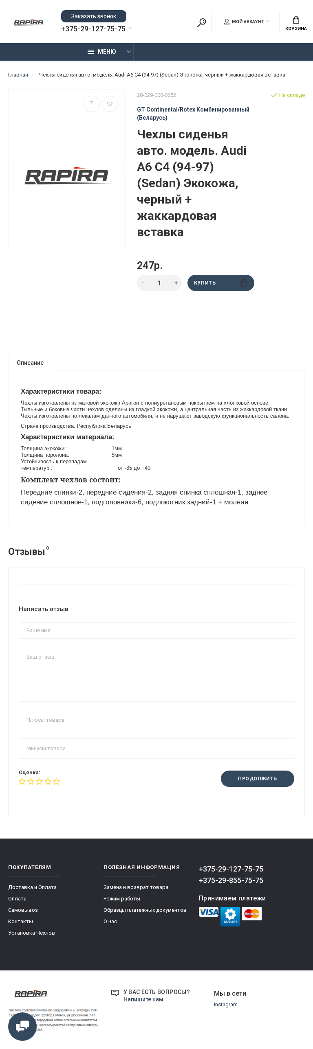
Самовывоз (23, 910)
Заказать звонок (93, 16)
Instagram (226, 1004)
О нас (110, 921)
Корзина (296, 28)
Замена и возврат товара (136, 887)
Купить (205, 283)
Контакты (20, 921)
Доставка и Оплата (32, 887)
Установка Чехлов (31, 933)
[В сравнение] (92, 104)
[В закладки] (110, 104)
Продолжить (257, 779)
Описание (30, 362)
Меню (107, 51)
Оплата (17, 899)
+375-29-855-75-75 (231, 880)
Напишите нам (143, 999)
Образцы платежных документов (145, 910)
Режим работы (122, 899)
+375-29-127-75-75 (93, 29)
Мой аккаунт (248, 21)
